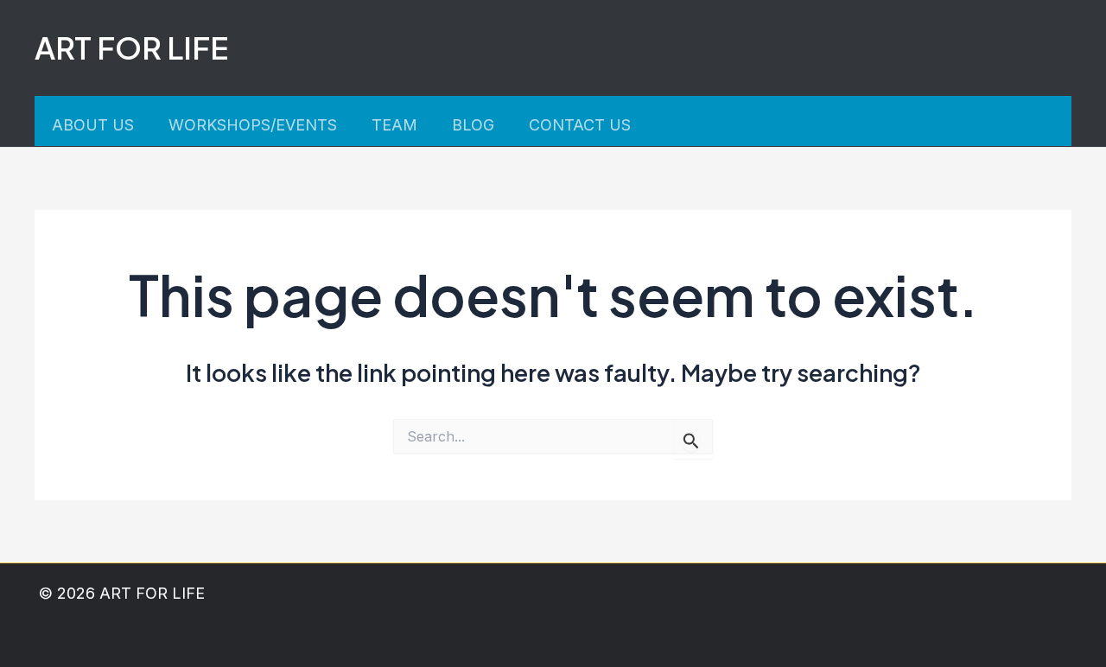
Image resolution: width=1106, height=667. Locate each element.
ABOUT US (93, 125)
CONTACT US (580, 125)
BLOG (473, 125)
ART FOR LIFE (131, 48)
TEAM (394, 125)
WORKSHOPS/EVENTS (252, 125)
